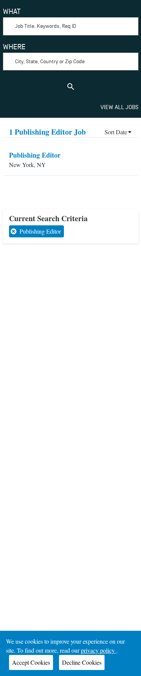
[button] (118, 132)
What (12, 12)
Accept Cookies (31, 662)
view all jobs (119, 107)
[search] (70, 86)
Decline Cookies (82, 662)
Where (14, 47)
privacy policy (98, 650)
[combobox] (70, 20)
